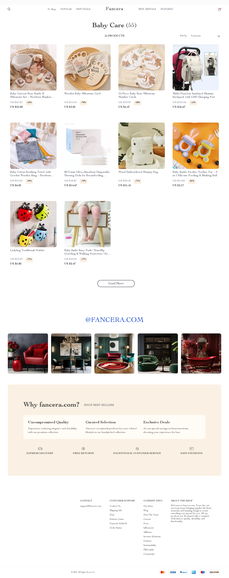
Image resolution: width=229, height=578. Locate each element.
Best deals (83, 9)
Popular (66, 9)
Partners (147, 541)
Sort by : (184, 36)
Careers (147, 519)
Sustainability (149, 545)
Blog (145, 511)
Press (146, 524)
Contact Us (115, 506)
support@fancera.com (90, 506)
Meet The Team (151, 515)
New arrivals (147, 9)
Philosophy (148, 550)
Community (149, 554)
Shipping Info (116, 511)
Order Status (116, 528)
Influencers (148, 528)
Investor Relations (152, 537)
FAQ (112, 515)
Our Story (148, 506)
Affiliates (147, 532)
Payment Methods (118, 524)
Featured (167, 9)
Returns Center (117, 519)
